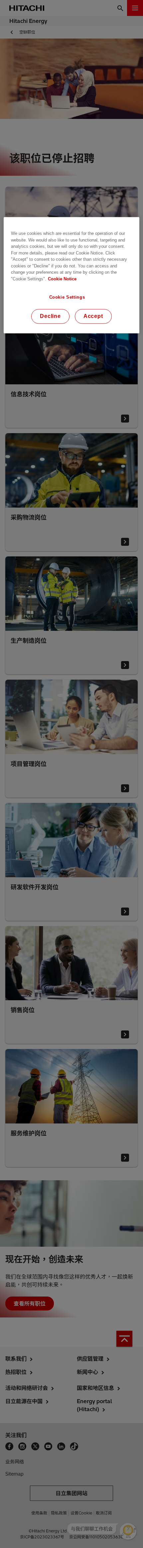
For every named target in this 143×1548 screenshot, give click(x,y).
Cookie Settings (67, 297)
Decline (50, 316)
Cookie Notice (62, 278)
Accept (93, 316)
